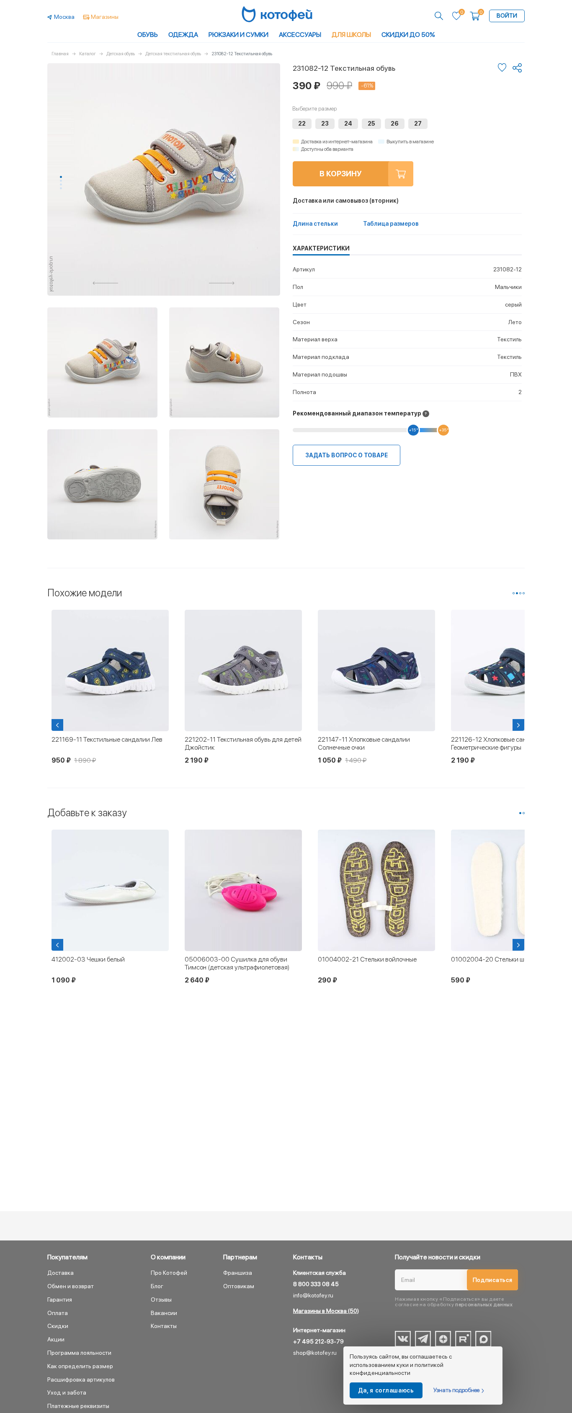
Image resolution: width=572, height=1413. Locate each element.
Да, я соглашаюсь (386, 1390)
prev (105, 283)
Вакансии (164, 1313)
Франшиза (237, 1272)
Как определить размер (80, 1366)
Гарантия (59, 1299)
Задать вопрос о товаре (346, 455)
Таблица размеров (391, 223)
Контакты (164, 1326)
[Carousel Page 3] (61, 184)
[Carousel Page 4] (61, 188)
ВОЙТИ (507, 15)
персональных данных (484, 1304)
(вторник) (346, 200)
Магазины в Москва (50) (326, 1310)
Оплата (57, 1313)
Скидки (57, 1326)
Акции (55, 1339)
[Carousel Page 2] (61, 181)
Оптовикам (238, 1286)
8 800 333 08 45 (316, 1284)
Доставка (60, 1272)
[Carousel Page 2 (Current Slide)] (517, 593)
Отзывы (161, 1299)
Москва (64, 16)
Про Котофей (169, 1272)
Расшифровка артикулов (81, 1379)
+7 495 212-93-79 (318, 1341)
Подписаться (493, 1279)
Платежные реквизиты (78, 1406)
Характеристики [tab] (321, 248)
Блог (157, 1286)
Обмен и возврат (70, 1286)
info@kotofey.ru (313, 1295)
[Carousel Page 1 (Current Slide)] (61, 177)
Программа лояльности (79, 1352)
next (222, 283)
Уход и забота (66, 1392)
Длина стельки (315, 223)
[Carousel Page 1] (514, 593)
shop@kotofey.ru (315, 1352)
